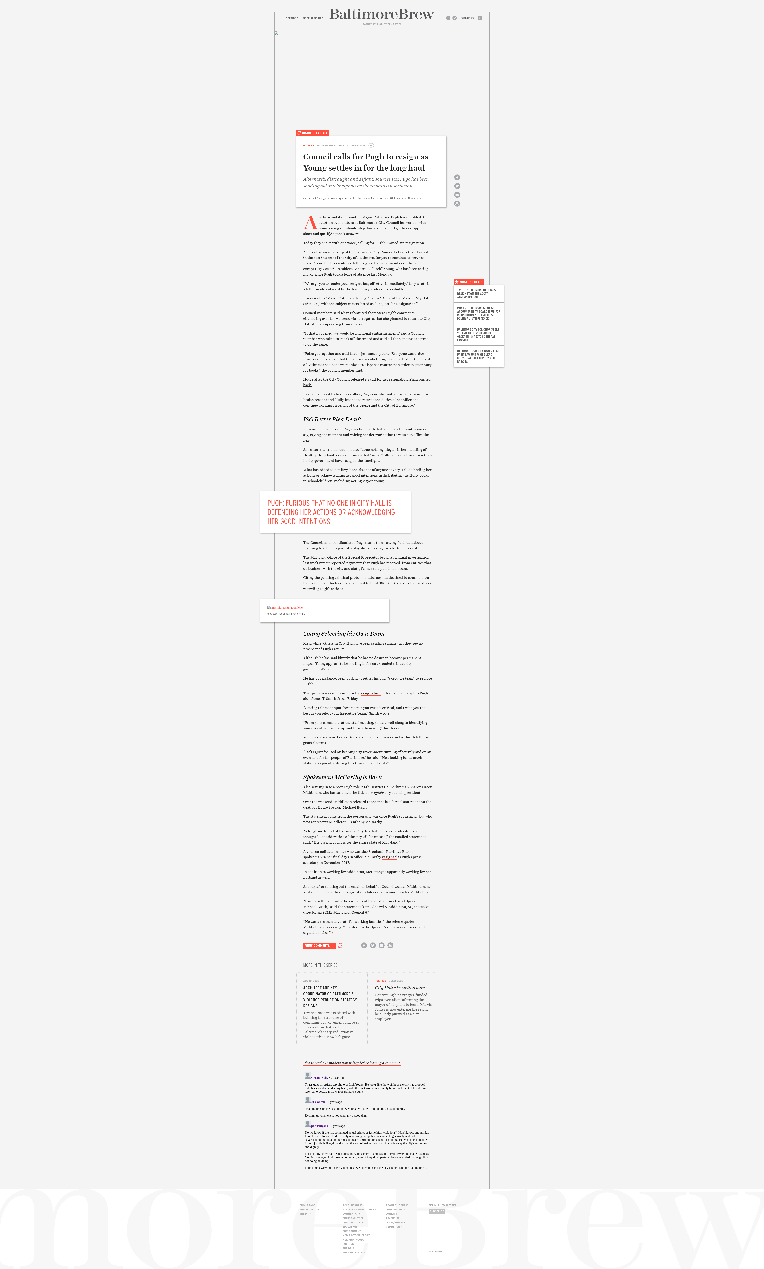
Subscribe (437, 1211)
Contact (391, 1213)
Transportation (354, 1252)
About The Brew (397, 1205)
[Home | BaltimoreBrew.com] (382, 14)
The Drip (305, 1213)
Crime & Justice (353, 1218)
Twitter (454, 18)
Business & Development (359, 1209)
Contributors (395, 1209)
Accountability (353, 1205)
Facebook (448, 18)
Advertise (393, 1218)
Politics (308, 145)
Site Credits (435, 1251)
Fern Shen (328, 145)
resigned (389, 856)
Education (350, 1226)
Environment (352, 1231)
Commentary (351, 1213)
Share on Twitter (457, 189)
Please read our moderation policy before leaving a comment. (352, 1063)
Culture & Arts (353, 1222)
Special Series (310, 1209)
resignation (371, 693)
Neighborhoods (353, 1239)
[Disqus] (367, 1120)
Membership (394, 1226)
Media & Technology (356, 1235)
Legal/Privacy (395, 1222)
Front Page (307, 1205)
